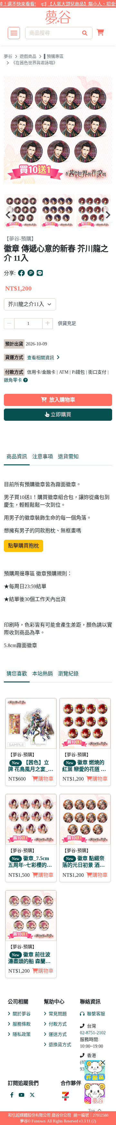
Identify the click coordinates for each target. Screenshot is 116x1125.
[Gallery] (58, 214)
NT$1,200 (73, 779)
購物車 (45, 779)
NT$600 (17, 779)
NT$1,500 (19, 875)
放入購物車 (62, 399)
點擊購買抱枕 (23, 545)
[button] (100, 33)
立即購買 (60, 414)
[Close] (102, 1062)
